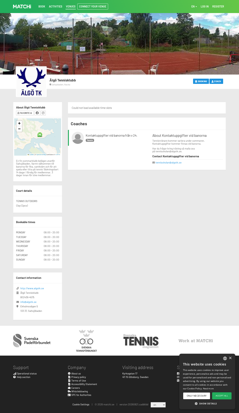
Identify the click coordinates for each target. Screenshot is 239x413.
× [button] (230, 358)
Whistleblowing (79, 391)
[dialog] (207, 381)
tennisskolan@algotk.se (168, 162)
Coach (217, 81)
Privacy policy (78, 377)
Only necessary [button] (197, 395)
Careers (75, 387)
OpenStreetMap (41, 154)
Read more (208, 388)
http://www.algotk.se (32, 288)
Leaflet (31, 154)
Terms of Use (78, 380)
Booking (202, 81)
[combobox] (225, 358)
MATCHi (22, 6)
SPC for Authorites (81, 394)
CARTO (58, 154)
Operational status (26, 373)
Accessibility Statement (84, 384)
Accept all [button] (222, 395)
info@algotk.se (28, 301)
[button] (40, 134)
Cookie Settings (80, 404)
